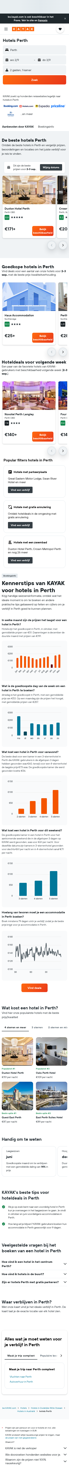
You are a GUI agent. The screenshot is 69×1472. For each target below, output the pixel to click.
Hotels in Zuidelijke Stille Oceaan (46, 1408)
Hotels (23, 1408)
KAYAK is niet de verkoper (21, 1448)
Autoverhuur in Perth (21, 1381)
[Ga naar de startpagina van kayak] (23, 29)
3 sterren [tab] (37, 1027)
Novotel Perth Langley (19, 414)
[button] (65, 18)
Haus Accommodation (19, 315)
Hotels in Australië (26, 1411)
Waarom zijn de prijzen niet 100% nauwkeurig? (25, 1461)
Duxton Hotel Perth (17, 208)
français (42, 20)
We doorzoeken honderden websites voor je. (33, 1454)
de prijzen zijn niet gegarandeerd (20, 1437)
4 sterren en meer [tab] (15, 1027)
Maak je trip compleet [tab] (20, 1355)
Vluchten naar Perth (21, 1376)
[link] (20, 490)
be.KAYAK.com (9, 1408)
